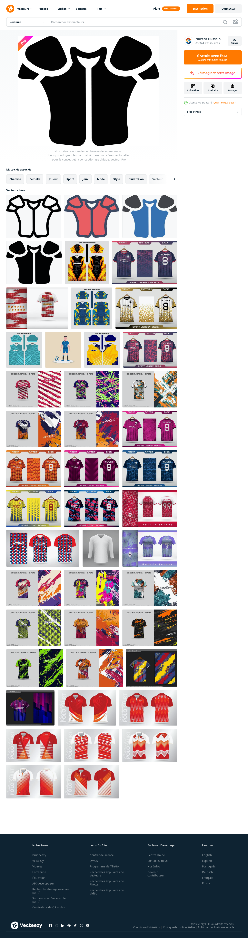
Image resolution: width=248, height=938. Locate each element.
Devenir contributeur (155, 873)
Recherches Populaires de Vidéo (107, 891)
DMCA (94, 861)
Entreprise (39, 872)
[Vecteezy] (10, 9)
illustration (136, 179)
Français (207, 878)
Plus (99, 9)
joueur (53, 179)
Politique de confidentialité (179, 927)
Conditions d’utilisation (146, 927)
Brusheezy (39, 855)
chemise (15, 179)
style (116, 179)
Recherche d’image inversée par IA (50, 890)
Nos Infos (153, 866)
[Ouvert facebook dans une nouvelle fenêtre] (50, 925)
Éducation (38, 878)
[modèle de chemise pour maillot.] (101, 548)
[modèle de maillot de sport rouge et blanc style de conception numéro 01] (149, 508)
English (207, 855)
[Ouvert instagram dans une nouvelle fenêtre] (56, 925)
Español (207, 861)
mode (101, 179)
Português (209, 866)
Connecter (228, 8)
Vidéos (61, 9)
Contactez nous (157, 861)
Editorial (81, 9)
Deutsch (207, 872)
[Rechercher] (225, 22)
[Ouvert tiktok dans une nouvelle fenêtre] (75, 925)
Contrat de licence (102, 855)
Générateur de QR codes (48, 907)
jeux (85, 179)
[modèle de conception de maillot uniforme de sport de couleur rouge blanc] (37, 308)
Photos (43, 9)
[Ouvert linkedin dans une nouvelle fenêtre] (62, 925)
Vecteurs (23, 9)
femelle (35, 179)
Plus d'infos (194, 111)
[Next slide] (171, 179)
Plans (157, 8)
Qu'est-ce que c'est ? (224, 102)
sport (70, 179)
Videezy (37, 866)
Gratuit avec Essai (212, 57)
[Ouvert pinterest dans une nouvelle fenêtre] (69, 925)
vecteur (157, 179)
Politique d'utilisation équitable (216, 927)
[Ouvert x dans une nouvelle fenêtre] (81, 925)
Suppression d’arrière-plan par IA (49, 899)
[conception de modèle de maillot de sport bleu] (149, 548)
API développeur (43, 883)
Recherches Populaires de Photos (107, 882)
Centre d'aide (156, 855)
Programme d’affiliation (105, 866)
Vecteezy (38, 861)
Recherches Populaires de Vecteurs (107, 873)
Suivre (234, 43)
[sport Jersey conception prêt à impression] (87, 262)
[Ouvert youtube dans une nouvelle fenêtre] (87, 925)
